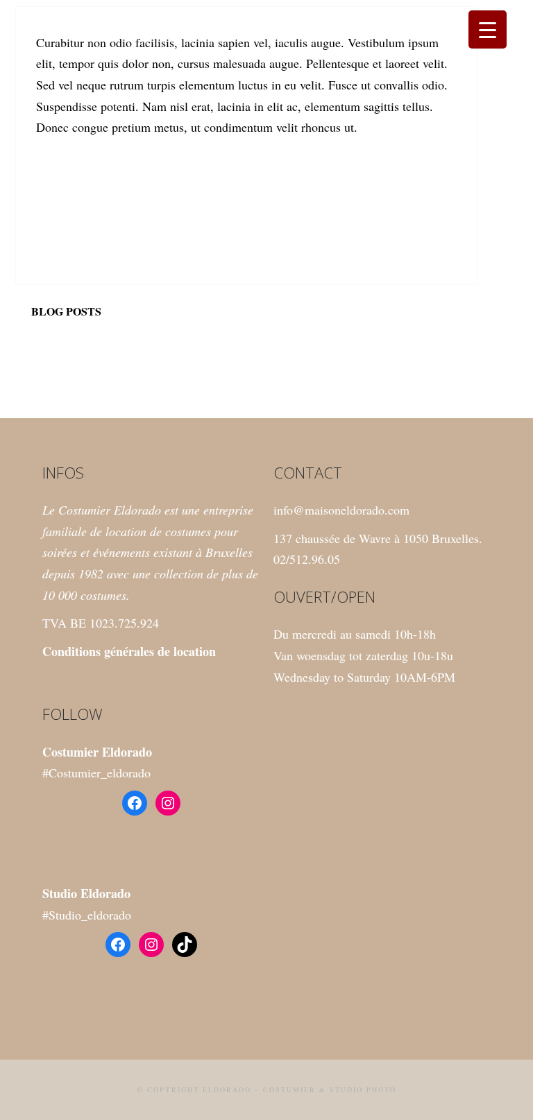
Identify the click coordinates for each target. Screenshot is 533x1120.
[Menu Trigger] (487, 29)
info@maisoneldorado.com (341, 509)
